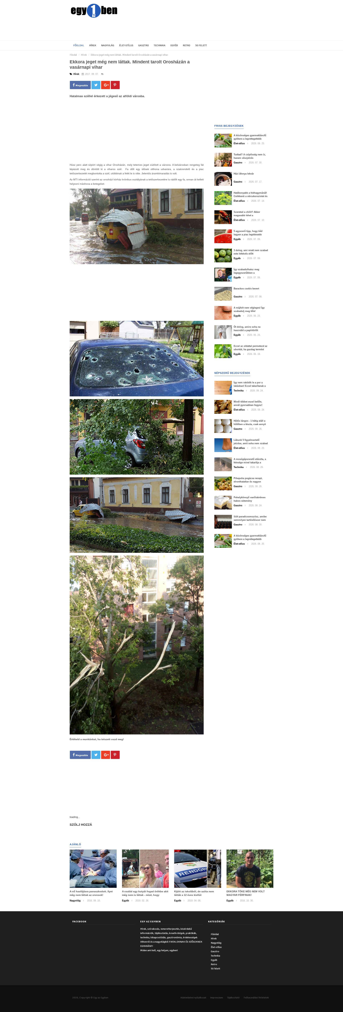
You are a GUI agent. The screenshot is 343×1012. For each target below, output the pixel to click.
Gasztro (143, 45)
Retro (186, 45)
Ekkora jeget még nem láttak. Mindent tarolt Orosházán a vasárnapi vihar (129, 54)
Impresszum (216, 997)
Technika (159, 45)
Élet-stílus (126, 45)
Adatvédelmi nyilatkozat (193, 997)
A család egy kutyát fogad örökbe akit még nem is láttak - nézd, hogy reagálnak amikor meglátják (145, 895)
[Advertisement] (156, 29)
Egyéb (174, 45)
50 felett (201, 45)
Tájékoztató (233, 997)
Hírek (92, 45)
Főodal (73, 54)
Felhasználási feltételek (256, 997)
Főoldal (78, 45)
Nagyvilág (107, 45)
